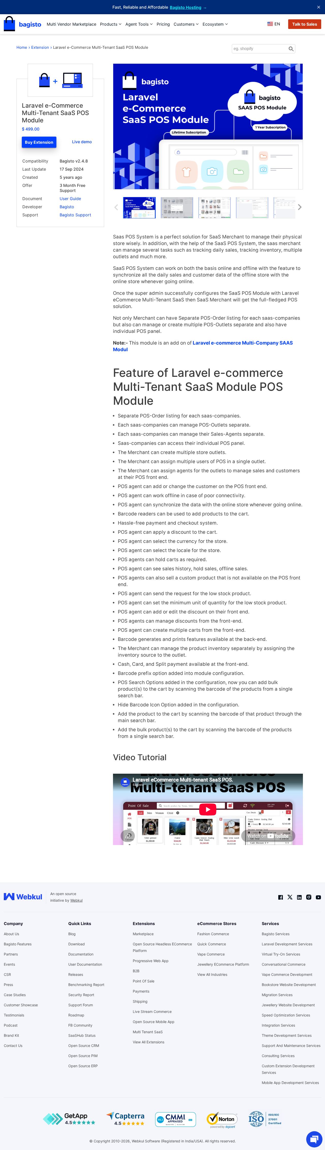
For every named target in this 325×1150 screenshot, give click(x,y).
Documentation (80, 954)
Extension (40, 47)
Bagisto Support (75, 214)
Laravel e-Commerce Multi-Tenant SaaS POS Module (100, 47)
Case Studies (15, 995)
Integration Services (278, 1025)
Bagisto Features (17, 944)
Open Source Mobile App (153, 1021)
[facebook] (280, 897)
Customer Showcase (21, 1005)
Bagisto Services (275, 934)
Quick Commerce (211, 944)
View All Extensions (148, 1042)
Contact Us (13, 1045)
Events (9, 964)
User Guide (70, 198)
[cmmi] (175, 1119)
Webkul (76, 900)
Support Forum (80, 1005)
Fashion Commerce (213, 934)
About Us (11, 934)
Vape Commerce (211, 954)
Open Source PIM (83, 1056)
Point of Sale (143, 981)
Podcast (11, 1025)
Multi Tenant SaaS (148, 1032)
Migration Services (277, 995)
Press (8, 984)
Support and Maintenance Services (291, 1045)
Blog (72, 934)
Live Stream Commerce (152, 1011)
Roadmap (76, 1015)
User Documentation (85, 964)
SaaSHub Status (81, 1035)
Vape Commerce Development (287, 974)
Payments (141, 991)
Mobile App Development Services (290, 1082)
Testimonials (14, 1015)
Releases (75, 974)
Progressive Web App (151, 961)
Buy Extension (39, 142)
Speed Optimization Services (286, 1015)
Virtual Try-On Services (281, 954)
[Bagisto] (22, 24)
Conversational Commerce (283, 964)
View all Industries (212, 974)
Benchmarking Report (86, 984)
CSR (7, 974)
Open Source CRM (83, 1045)
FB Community (80, 1025)
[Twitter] (290, 897)
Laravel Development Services (287, 944)
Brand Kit (11, 1035)
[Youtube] (318, 897)
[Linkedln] (299, 897)
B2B (136, 971)
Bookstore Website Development (289, 984)
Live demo (82, 141)
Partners (11, 954)
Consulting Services (278, 1056)
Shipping (140, 1001)
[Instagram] (309, 897)
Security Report (81, 995)
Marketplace (143, 934)
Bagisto (67, 206)
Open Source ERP (83, 1066)
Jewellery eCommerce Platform (223, 964)
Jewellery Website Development (288, 1005)
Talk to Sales (304, 24)
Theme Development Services (287, 1035)
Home (22, 47)
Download (76, 944)
